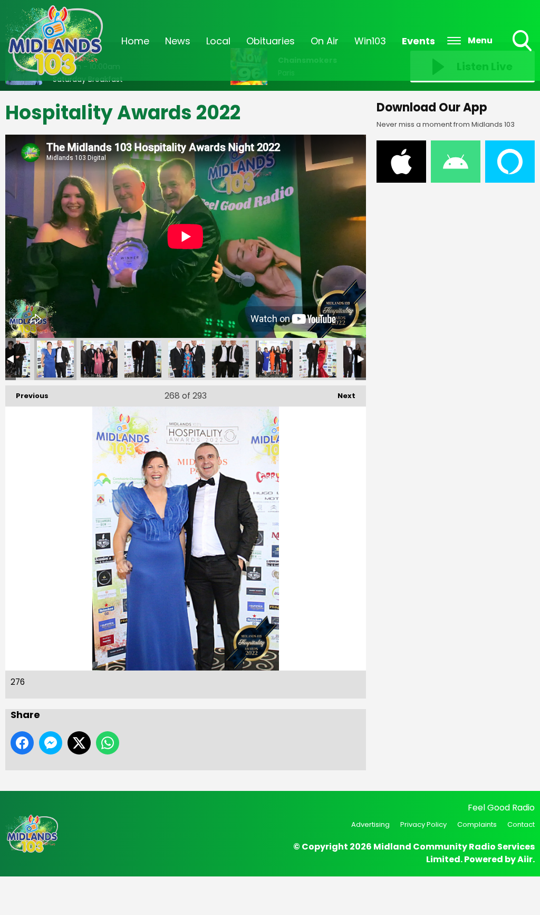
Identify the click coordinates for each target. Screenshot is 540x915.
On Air (325, 41)
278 (142, 359)
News (177, 41)
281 (274, 359)
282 (318, 359)
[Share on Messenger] (50, 742)
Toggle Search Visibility (523, 52)
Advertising (370, 824)
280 (230, 359)
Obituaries (270, 41)
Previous (27, 396)
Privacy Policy (423, 824)
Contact (521, 824)
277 (99, 359)
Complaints (477, 824)
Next (341, 396)
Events (418, 41)
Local (218, 41)
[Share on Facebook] (22, 742)
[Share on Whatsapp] (107, 742)
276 (55, 359)
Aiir (525, 859)
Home (135, 41)
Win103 (370, 41)
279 (186, 359)
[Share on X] (79, 742)
